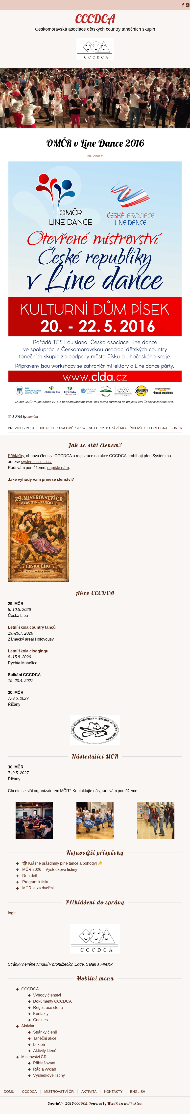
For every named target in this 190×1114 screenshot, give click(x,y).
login (12, 913)
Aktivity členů (44, 1051)
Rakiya (136, 1103)
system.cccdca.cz (36, 462)
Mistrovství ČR (34, 1057)
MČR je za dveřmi (38, 888)
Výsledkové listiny (49, 1075)
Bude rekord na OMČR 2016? (60, 428)
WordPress (115, 1103)
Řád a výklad (44, 1069)
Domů (9, 1092)
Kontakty (40, 1014)
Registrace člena (48, 1007)
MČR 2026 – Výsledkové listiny (49, 869)
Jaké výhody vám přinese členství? (41, 479)
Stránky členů (45, 1032)
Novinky (95, 156)
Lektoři (39, 1044)
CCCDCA (95, 18)
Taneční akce (44, 1038)
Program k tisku (35, 882)
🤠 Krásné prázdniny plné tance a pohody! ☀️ (62, 863)
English (137, 1092)
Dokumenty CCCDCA (52, 1001)
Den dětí (29, 876)
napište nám (58, 468)
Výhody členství (47, 995)
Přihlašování (44, 1063)
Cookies (40, 1020)
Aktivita (27, 1026)
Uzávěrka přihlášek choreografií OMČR (145, 428)
